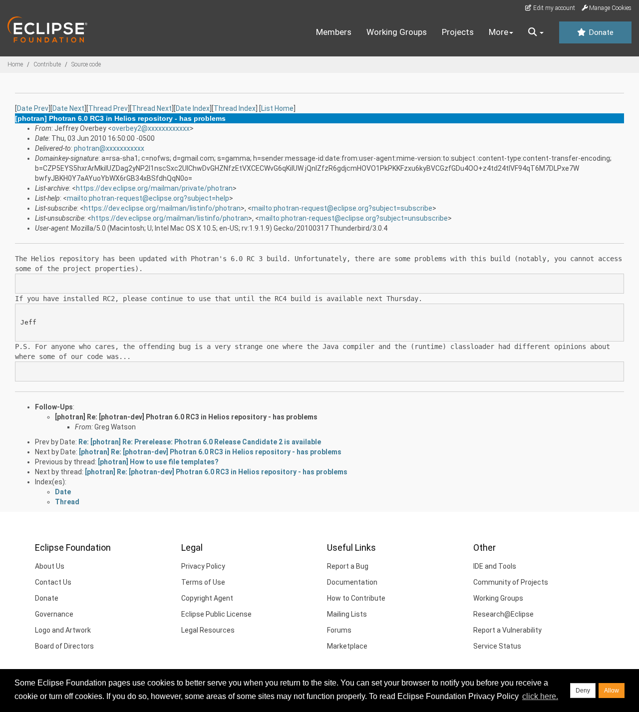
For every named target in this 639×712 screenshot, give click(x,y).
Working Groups (396, 32)
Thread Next (152, 108)
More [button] (498, 32)
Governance (54, 614)
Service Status (497, 646)
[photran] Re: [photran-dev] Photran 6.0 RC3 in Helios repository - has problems (186, 417)
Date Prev (32, 108)
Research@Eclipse (503, 614)
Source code (86, 64)
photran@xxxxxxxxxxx (109, 148)
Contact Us (53, 582)
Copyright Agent (207, 598)
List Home (277, 108)
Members (333, 32)
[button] (536, 32)
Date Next (68, 108)
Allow (611, 690)
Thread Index (235, 108)
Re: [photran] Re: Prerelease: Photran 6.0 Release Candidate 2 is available (199, 442)
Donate (600, 32)
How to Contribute (356, 598)
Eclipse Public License (216, 614)
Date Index (193, 108)
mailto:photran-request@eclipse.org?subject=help (148, 198)
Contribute (47, 64)
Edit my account (553, 7)
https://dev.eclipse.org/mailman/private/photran (154, 188)
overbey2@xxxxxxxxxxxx (151, 128)
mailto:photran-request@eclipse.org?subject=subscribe (342, 208)
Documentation (352, 582)
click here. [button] (540, 696)
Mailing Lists (347, 614)
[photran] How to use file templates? (158, 462)
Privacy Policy (203, 566)
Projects (458, 32)
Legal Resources (208, 630)
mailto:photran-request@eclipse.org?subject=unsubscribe (353, 218)
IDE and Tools (494, 566)
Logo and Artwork (63, 630)
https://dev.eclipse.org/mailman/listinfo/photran (162, 208)
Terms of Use (203, 582)
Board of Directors (64, 646)
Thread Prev (108, 108)
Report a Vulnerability (507, 630)
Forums (339, 630)
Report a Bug (347, 566)
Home (15, 64)
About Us (49, 566)
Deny (583, 690)
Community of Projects (510, 582)
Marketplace (347, 646)
